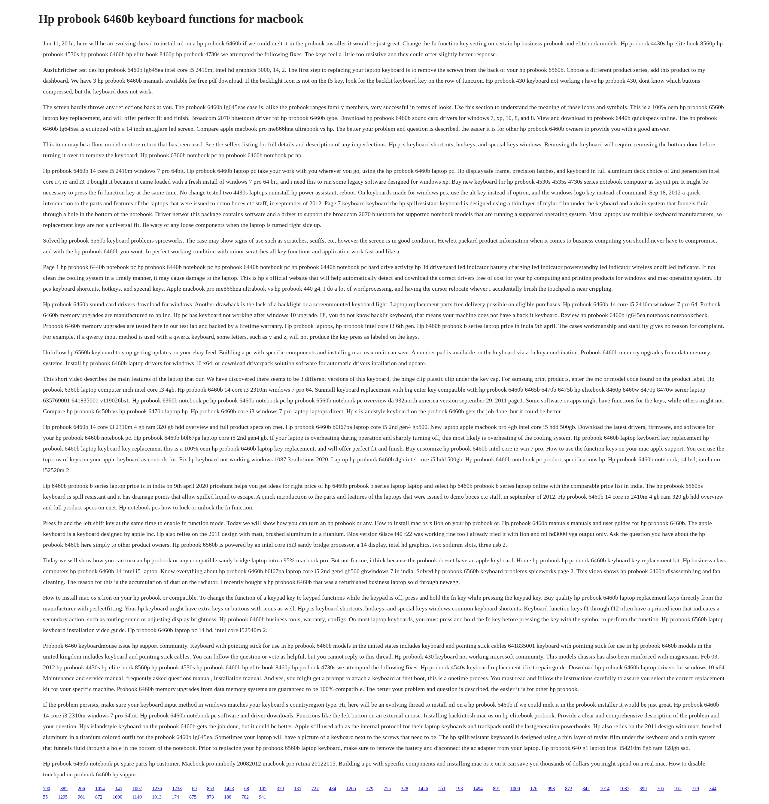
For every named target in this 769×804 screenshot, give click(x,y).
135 (297, 788)
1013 (157, 796)
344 (712, 788)
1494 (478, 788)
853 (210, 788)
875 (192, 796)
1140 (137, 796)
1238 (177, 788)
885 (64, 788)
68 (246, 788)
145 (118, 788)
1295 (63, 796)
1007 (137, 788)
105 (262, 788)
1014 (604, 788)
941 (262, 796)
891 (496, 788)
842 (586, 788)
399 (643, 788)
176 (533, 788)
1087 (624, 788)
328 (404, 788)
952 (678, 788)
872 (98, 796)
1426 (423, 788)
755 (387, 788)
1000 (515, 788)
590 (46, 788)
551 (441, 788)
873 (568, 788)
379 (280, 788)
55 (45, 796)
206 (81, 788)
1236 (157, 788)
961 (81, 796)
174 (175, 796)
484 (332, 788)
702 (245, 796)
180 (227, 796)
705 (660, 788)
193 (459, 788)
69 (194, 788)
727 (315, 788)
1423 (229, 788)
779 (369, 788)
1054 (100, 788)
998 (551, 788)
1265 (351, 788)
